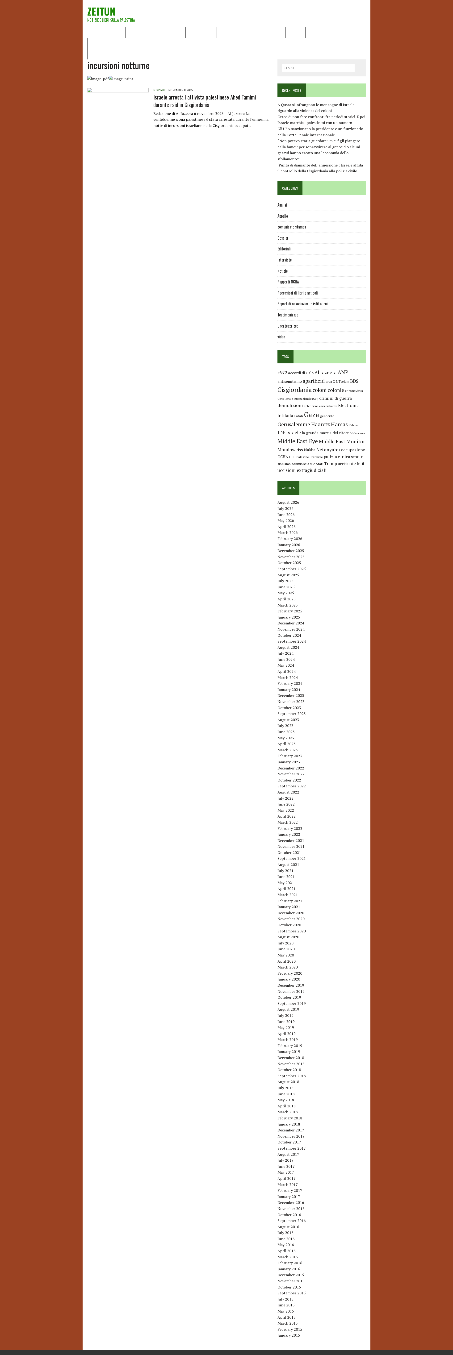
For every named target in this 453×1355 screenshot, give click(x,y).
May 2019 (285, 1027)
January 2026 (288, 544)
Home (95, 32)
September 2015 (291, 1293)
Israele (293, 432)
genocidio (327, 416)
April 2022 (286, 816)
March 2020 (287, 967)
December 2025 (290, 550)
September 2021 (291, 858)
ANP (343, 372)
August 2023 (288, 719)
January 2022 (288, 834)
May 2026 (285, 520)
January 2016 (288, 1269)
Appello (282, 216)
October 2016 (289, 1214)
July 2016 (285, 1232)
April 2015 (286, 1317)
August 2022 (288, 792)
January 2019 (288, 1051)
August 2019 (288, 1009)
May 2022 (285, 810)
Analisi (176, 32)
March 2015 (287, 1323)
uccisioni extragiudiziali (302, 470)
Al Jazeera (326, 372)
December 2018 (290, 1057)
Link (312, 32)
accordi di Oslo (301, 372)
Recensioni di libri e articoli (243, 32)
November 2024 (291, 629)
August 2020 (288, 936)
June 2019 (286, 1021)
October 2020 (289, 924)
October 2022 (289, 780)
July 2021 (285, 870)
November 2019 (291, 991)
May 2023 (285, 737)
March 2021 (287, 894)
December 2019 (290, 985)
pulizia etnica (337, 456)
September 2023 (291, 713)
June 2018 (286, 1094)
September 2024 (291, 641)
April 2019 (286, 1033)
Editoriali (156, 32)
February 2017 (289, 1190)
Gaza (311, 414)
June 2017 (286, 1166)
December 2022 (290, 768)
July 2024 (285, 653)
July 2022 (285, 798)
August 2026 (288, 502)
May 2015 (285, 1311)
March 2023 (287, 749)
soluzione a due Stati (307, 463)
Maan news (358, 433)
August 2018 (288, 1081)
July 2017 (285, 1160)
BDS (354, 381)
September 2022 (291, 786)
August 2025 (288, 575)
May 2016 (285, 1244)
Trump (330, 463)
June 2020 (286, 949)
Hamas (339, 424)
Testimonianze (287, 315)
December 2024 (290, 623)
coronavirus (354, 390)
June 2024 (286, 659)
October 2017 (289, 1142)
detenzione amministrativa (320, 406)
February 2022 (289, 828)
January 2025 (288, 617)
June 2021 (286, 876)
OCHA (282, 456)
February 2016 (289, 1262)
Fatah (298, 416)
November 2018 (291, 1063)
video (281, 337)
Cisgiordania (294, 390)
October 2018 (289, 1069)
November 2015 (291, 1281)
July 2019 (285, 1015)
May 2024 (285, 665)
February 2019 (289, 1045)
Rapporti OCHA (201, 32)
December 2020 (290, 912)
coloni (320, 390)
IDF (281, 432)
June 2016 (286, 1238)
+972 (282, 373)
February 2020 (289, 973)
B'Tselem (342, 381)
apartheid (314, 380)
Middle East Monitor (342, 441)
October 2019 (289, 997)
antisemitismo (289, 381)
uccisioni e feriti (351, 463)
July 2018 (285, 1087)
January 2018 (288, 1124)
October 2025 (289, 562)
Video (277, 32)
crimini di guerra (335, 398)
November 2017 (291, 1136)
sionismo (284, 464)
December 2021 (290, 840)
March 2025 (287, 605)
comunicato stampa (291, 227)
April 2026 (286, 526)
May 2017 (285, 1172)
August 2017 (288, 1154)
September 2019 (291, 1003)
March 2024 (287, 677)
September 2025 (291, 568)
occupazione (353, 450)
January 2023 (288, 762)
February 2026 (289, 538)
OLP (292, 457)
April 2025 (286, 599)
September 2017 (291, 1148)
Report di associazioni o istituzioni (302, 304)
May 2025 (285, 592)
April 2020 (286, 961)
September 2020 (291, 931)
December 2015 (290, 1274)
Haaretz (320, 424)
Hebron (353, 425)
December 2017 (290, 1130)
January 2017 (288, 1196)
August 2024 (288, 647)
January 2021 (288, 906)
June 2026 (286, 514)
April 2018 (286, 1106)
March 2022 (287, 822)
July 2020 (285, 943)
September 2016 (291, 1220)
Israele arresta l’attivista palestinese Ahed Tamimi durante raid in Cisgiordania (204, 100)
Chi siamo (114, 32)
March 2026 (287, 532)
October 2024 (289, 635)
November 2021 (291, 846)
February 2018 (289, 1118)
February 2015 (289, 1329)
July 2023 (285, 725)
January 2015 (288, 1335)
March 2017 (287, 1184)
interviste (284, 260)
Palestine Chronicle (309, 457)
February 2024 (289, 683)
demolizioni (290, 405)
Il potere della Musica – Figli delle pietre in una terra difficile (141, 43)
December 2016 (290, 1202)
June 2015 (286, 1305)
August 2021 (288, 864)
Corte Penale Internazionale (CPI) (297, 398)
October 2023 (289, 707)
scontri (357, 456)
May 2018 (285, 1099)
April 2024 (286, 671)
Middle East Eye (297, 441)
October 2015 (289, 1287)
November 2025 (291, 556)
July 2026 (285, 508)
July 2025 (285, 580)
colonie (336, 390)
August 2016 (288, 1226)
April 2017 (286, 1178)
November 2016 (291, 1208)
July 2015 (285, 1299)
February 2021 (289, 900)
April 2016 (286, 1250)
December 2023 (290, 695)
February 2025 (289, 611)
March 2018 (287, 1111)
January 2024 (288, 689)
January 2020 (288, 979)
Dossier (295, 32)
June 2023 (286, 731)
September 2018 (291, 1075)
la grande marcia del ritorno (327, 433)
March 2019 (287, 1039)
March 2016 (287, 1256)
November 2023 (291, 701)
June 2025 (286, 587)
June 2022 (286, 804)
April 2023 (286, 743)
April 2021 (286, 888)
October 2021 (289, 852)
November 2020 (291, 918)
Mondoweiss (290, 450)
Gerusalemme (293, 424)
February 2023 (289, 755)
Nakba (309, 450)
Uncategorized (287, 326)
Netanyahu (328, 449)
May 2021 (285, 882)
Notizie (134, 32)
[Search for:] (318, 67)
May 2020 (285, 955)
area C (330, 381)
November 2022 (291, 774)
